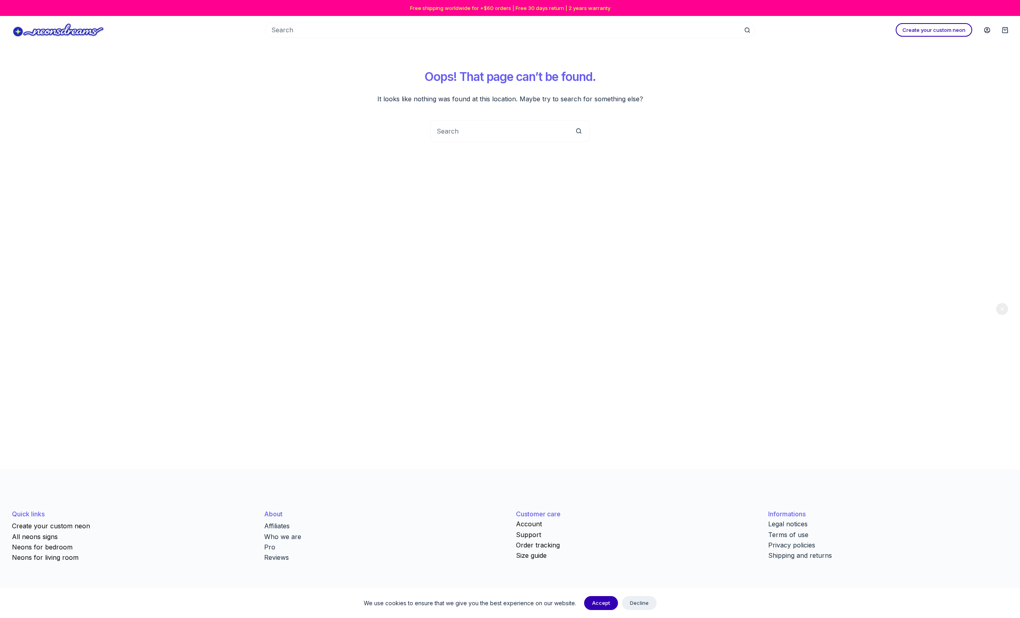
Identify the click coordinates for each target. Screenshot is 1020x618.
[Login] (987, 30)
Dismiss (1002, 309)
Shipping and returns (800, 555)
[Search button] (747, 29)
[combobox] (499, 131)
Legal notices (788, 524)
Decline (639, 603)
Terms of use (788, 535)
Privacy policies (791, 545)
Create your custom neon (933, 30)
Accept (601, 603)
